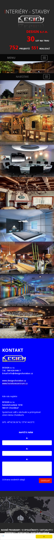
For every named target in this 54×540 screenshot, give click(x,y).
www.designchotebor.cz (14, 380)
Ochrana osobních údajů (13, 479)
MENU (11, 57)
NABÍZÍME (22, 76)
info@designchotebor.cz (20, 373)
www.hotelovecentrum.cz (15, 383)
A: (27, 438)
